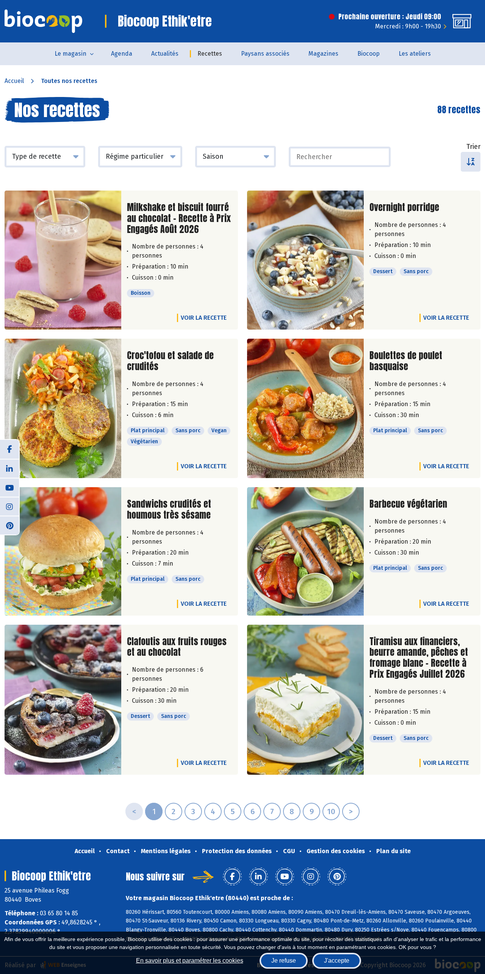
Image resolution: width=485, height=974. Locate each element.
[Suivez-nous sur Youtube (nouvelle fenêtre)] (9, 487)
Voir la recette (204, 317)
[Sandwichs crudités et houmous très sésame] (63, 551)
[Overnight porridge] (305, 260)
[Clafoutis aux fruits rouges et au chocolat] (63, 700)
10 (331, 811)
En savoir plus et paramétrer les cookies (189, 960)
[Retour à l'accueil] (43, 21)
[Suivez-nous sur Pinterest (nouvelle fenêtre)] (9, 525)
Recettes (209, 53)
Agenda (121, 53)
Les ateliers (415, 53)
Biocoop (368, 53)
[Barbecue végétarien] (305, 551)
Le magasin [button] (70, 53)
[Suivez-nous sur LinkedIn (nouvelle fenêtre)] (9, 468)
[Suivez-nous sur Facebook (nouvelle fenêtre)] (9, 449)
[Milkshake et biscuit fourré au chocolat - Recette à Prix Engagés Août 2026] (63, 260)
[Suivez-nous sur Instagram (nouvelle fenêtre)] (9, 506)
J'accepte (336, 960)
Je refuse (283, 960)
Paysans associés (265, 53)
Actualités (164, 53)
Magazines (323, 53)
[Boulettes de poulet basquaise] (305, 408)
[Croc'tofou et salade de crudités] (63, 408)
